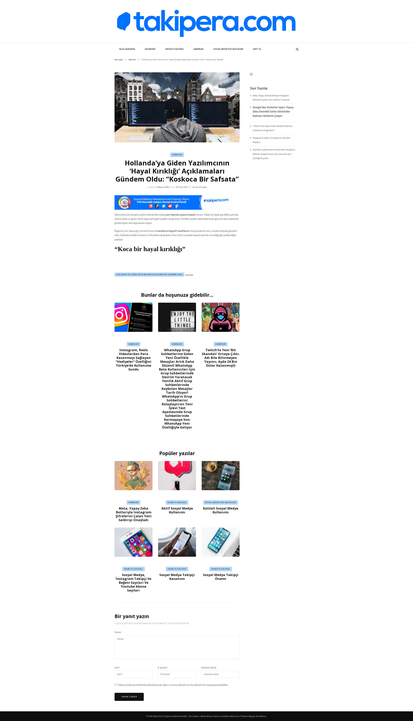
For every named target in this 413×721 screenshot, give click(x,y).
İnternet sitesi (208, 668)
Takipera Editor (163, 187)
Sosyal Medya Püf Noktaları (228, 49)
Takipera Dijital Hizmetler (175, 716)
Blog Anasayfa (127, 49)
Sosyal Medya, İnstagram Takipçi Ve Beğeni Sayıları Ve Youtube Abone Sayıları (133, 582)
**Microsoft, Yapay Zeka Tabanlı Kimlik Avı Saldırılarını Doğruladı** (272, 128)
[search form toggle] (297, 49)
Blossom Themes (239, 716)
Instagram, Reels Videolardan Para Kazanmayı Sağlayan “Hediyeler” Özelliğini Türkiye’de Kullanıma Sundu (133, 359)
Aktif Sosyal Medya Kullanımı (177, 510)
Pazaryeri (150, 49)
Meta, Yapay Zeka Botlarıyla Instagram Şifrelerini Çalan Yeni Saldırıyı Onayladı (133, 514)
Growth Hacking (174, 49)
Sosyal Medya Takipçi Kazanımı (177, 577)
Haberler (198, 49)
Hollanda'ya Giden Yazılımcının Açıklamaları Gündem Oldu (149, 274)
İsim (117, 668)
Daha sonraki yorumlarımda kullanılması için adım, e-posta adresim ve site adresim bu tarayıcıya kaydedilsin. (173, 685)
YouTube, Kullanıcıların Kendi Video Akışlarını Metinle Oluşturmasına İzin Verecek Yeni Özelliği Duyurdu (274, 154)
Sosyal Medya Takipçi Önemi (220, 577)
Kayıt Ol (257, 49)
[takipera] (173, 209)
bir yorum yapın (199, 187)
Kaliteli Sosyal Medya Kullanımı (220, 510)
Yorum (118, 632)
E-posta (162, 668)
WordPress (260, 716)
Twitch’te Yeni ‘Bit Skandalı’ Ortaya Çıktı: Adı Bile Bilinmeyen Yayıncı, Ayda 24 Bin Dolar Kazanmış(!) (220, 358)
